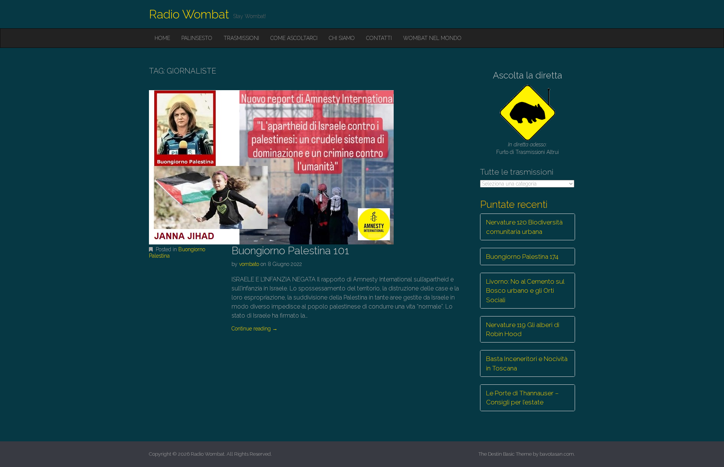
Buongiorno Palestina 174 (522, 256)
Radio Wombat (189, 14)
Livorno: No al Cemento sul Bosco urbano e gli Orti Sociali (525, 291)
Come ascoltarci (294, 38)
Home (162, 38)
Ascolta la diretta (527, 75)
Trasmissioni (241, 38)
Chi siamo (342, 38)
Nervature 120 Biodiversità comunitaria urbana (524, 226)
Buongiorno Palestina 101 (290, 250)
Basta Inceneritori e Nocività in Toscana (527, 363)
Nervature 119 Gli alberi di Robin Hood (522, 329)
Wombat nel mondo (432, 38)
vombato (249, 264)
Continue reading (255, 329)
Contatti (379, 38)
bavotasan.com (557, 454)
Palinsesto (196, 38)
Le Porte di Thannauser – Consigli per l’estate (522, 397)
